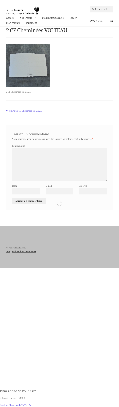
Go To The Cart (25, 405)
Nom (15, 186)
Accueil (10, 17)
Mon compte (13, 22)
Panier (73, 17)
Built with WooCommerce (24, 251)
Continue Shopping (9, 405)
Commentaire (19, 146)
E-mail (49, 186)
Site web (83, 186)
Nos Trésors (26, 17)
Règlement (31, 22)
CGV (8, 251)
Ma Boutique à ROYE (53, 17)
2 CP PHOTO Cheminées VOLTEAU (25, 111)
